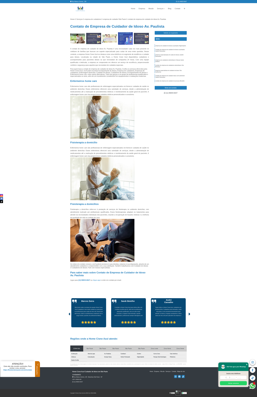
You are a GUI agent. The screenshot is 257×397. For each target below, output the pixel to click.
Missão (151, 8)
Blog (169, 8)
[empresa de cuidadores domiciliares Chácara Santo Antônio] (93, 38)
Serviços (160, 8)
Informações (37, 370)
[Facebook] (179, 376)
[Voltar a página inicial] (80, 8)
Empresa (142, 8)
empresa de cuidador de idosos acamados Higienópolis (170, 45)
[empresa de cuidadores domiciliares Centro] (141, 38)
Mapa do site (181, 371)
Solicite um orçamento (171, 33)
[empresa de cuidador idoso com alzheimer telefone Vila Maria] (109, 38)
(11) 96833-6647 (182, 1)
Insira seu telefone (233, 373)
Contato (177, 8)
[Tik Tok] (183, 376)
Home (133, 8)
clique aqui (96, 280)
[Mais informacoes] (184, 9)
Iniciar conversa (233, 383)
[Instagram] (175, 376)
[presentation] (66, 321)
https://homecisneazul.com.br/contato (17, 370)
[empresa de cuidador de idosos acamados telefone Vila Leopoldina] (125, 38)
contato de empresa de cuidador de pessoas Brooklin (170, 81)
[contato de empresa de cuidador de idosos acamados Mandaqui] (77, 38)
